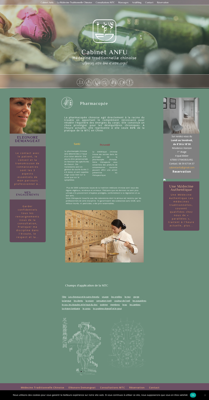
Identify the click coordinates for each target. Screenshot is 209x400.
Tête (64, 296)
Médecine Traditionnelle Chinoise (42, 387)
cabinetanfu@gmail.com (181, 167)
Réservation (163, 2)
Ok (193, 395)
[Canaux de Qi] (82, 377)
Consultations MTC (105, 2)
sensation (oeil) (104, 300)
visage (105, 296)
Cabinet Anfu (47, 2)
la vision (90, 300)
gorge (136, 296)
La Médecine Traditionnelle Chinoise (74, 2)
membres (115, 304)
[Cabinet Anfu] (181, 132)
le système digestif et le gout (107, 308)
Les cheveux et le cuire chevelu (83, 296)
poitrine (104, 304)
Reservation (181, 171)
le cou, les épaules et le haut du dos (79, 304)
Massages (123, 2)
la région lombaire (71, 308)
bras (124, 304)
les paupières (139, 300)
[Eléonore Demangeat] (28, 132)
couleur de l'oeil (122, 300)
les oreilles (116, 296)
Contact (149, 2)
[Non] (205, 395)
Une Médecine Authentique (181, 188)
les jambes (135, 304)
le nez (128, 296)
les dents (78, 300)
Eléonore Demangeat (82, 387)
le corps (86, 308)
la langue (66, 300)
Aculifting (137, 2)
